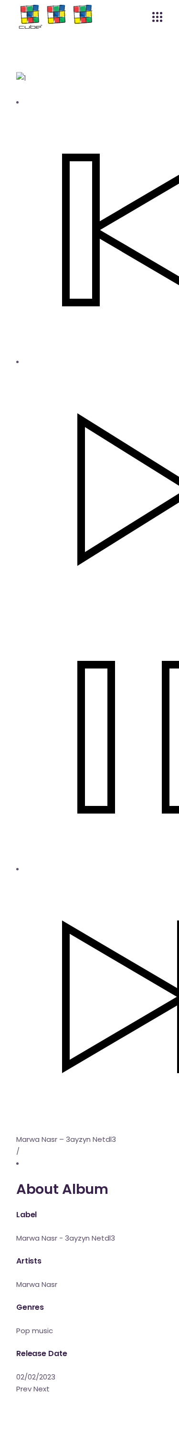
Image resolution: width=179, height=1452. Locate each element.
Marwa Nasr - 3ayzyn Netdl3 (65, 1238)
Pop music (34, 1331)
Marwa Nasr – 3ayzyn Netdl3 (66, 1139)
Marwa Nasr (36, 1284)
